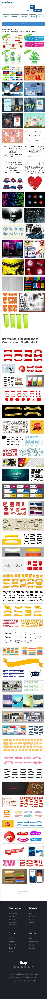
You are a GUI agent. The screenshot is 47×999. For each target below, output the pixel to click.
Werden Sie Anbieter (13, 924)
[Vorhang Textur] (12, 283)
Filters (23, 24)
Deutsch (12, 948)
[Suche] (32, 7)
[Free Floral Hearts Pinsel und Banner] (35, 183)
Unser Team (33, 942)
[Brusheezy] (7, 2)
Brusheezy (13, 913)
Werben (32, 916)
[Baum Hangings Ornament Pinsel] (35, 267)
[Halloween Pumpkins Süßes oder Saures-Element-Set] (34, 73)
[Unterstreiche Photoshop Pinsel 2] (12, 152)
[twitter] (18, 967)
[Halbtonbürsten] (13, 267)
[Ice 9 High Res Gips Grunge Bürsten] (35, 231)
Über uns (32, 938)
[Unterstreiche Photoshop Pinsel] (34, 136)
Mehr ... (12, 951)
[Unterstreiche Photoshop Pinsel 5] (34, 167)
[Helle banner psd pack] (34, 42)
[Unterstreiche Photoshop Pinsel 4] (12, 167)
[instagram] (25, 967)
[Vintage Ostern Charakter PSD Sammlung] (12, 136)
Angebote (32, 913)
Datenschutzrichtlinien (31, 981)
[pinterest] (22, 967)
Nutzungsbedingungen (14, 981)
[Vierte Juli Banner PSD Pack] (13, 183)
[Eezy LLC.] (23, 963)
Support (32, 919)
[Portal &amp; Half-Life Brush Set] (13, 199)
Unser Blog (33, 945)
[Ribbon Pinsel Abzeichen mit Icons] (10, 302)
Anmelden (37, 10)
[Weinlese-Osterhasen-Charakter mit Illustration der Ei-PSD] (34, 120)
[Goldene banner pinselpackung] (12, 42)
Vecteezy (12, 916)
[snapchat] (29, 967)
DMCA (31, 923)
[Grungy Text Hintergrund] (34, 215)
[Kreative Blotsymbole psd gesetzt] (35, 199)
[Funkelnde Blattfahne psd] (34, 57)
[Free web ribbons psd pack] (15, 322)
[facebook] (14, 967)
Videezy (12, 919)
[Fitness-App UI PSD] (12, 89)
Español (12, 942)
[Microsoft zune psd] (12, 249)
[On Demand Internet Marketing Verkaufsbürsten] (34, 249)
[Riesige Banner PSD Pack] (12, 73)
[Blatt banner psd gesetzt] (12, 57)
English (11, 938)
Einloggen (29, 10)
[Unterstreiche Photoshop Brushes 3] (34, 152)
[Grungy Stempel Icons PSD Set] (13, 231)
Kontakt (32, 948)
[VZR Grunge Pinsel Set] (12, 215)
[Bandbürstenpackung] (34, 283)
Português (13, 945)
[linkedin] (32, 967)
